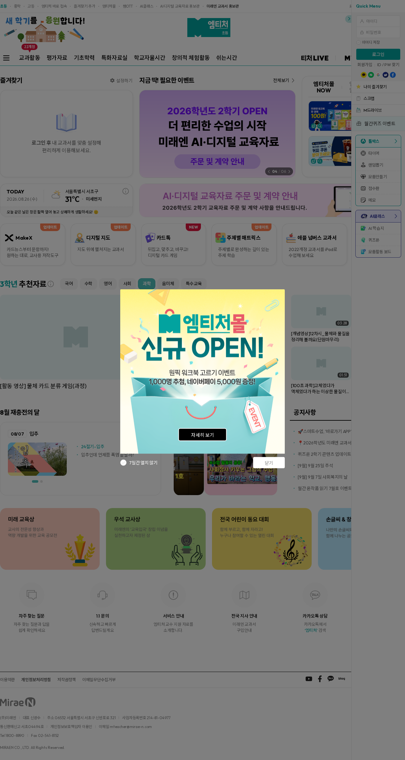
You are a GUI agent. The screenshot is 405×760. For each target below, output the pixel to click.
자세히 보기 (202, 435)
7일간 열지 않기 (143, 462)
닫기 (269, 463)
